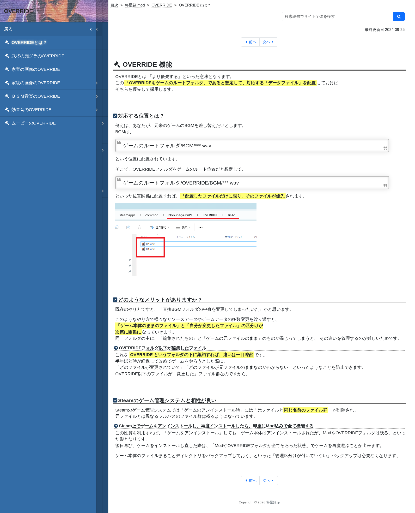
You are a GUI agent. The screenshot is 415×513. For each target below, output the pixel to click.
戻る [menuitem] (8, 29)
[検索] (399, 16)
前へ (252, 42)
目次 (114, 5)
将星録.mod (135, 5)
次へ (266, 42)
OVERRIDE (162, 5)
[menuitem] (48, 42)
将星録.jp (273, 502)
